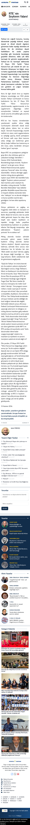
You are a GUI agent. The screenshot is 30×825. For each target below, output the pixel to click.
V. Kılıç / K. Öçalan (15, 618)
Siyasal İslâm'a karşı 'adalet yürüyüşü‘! (14, 450)
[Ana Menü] (27, 2)
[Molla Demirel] (4, 548)
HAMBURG (13, 797)
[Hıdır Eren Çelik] (4, 540)
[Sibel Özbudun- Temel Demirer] (4, 579)
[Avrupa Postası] (10, 2)
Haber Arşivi (6, 792)
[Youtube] (18, 774)
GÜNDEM (15, 7)
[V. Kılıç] (4, 604)
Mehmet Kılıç (13, 563)
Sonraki (25, 423)
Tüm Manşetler (7, 788)
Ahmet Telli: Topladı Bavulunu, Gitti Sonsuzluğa (19, 549)
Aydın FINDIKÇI (13, 19)
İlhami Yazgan (14, 555)
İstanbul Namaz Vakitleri (9, 783)
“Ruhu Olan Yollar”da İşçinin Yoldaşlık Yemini (18, 566)
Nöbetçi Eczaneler (8, 779)
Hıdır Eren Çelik (14, 538)
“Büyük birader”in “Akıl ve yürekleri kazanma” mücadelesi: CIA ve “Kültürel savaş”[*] (19, 597)
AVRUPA (5, 799)
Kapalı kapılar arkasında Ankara (19, 533)
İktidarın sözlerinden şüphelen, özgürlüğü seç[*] (19, 588)
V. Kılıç (11, 602)
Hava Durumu (7, 781)
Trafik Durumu (7, 785)
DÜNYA (19, 799)
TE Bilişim (18, 816)
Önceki (4, 423)
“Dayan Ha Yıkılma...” (9, 446)
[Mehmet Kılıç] (4, 565)
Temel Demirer (14, 585)
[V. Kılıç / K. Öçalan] (4, 620)
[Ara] (25, 2)
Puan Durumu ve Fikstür (9, 786)
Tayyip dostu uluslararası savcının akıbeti (17, 613)
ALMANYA (23, 7)
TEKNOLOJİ (13, 801)
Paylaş (5, 29)
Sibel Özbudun (14, 594)
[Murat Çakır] (4, 524)
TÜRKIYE (12, 799)
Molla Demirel (14, 546)
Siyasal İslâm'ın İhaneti (10, 465)
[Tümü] (28, 518)
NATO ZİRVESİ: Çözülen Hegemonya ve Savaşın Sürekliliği (17, 621)
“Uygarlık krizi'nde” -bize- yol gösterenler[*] (18, 580)
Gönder (5, 508)
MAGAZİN (5, 802)
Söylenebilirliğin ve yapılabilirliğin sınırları (16, 525)
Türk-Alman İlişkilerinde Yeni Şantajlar (14, 460)
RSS (5, 810)
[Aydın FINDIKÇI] (4, 14)
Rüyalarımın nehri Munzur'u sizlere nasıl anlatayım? (18, 541)
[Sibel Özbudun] (4, 595)
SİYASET (5, 801)
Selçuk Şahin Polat (16, 531)
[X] (15, 774)
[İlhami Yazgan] (4, 556)
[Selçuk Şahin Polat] (4, 532)
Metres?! (5, 479)
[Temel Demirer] (4, 587)
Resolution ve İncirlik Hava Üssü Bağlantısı (15, 482)
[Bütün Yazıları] (28, 438)
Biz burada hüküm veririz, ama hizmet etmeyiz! (18, 558)
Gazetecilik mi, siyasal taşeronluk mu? (16, 605)
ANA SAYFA (6, 7)
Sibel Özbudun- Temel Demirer (19, 577)
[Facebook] (12, 774)
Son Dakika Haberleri (8, 790)
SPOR (20, 801)
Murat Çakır (13, 522)
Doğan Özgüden (15, 610)
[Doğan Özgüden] (4, 612)
